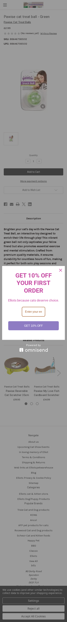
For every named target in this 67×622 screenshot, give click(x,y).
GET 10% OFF (33, 325)
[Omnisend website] (33, 348)
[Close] (60, 270)
